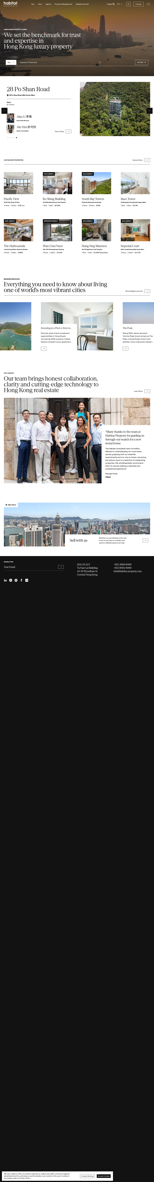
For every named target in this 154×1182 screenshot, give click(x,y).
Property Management (63, 4)
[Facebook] (21, 580)
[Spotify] (16, 580)
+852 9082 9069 (123, 567)
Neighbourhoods (82, 4)
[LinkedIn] (5, 580)
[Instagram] (10, 580)
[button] (61, 567)
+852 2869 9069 (122, 564)
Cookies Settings (87, 1176)
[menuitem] (5, 580)
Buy (33, 4)
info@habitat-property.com (128, 571)
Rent (40, 4)
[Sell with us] (77, 525)
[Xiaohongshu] (26, 580)
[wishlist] (128, 4)
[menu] (148, 4)
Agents (48, 4)
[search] (100, 62)
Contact (138, 4)
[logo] (10, 4)
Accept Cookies (104, 1176)
